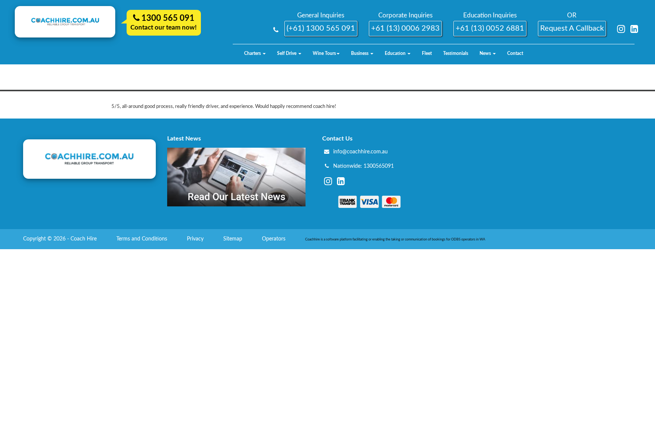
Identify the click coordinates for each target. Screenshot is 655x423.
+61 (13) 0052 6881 (490, 28)
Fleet (427, 53)
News (485, 53)
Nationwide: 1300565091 (363, 166)
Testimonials (455, 53)
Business (360, 53)
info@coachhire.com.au (360, 152)
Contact (515, 53)
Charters (253, 53)
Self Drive (287, 53)
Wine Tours (324, 53)
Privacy (196, 239)
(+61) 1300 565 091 (321, 28)
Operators (274, 239)
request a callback (572, 28)
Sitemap (233, 239)
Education (396, 53)
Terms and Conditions (142, 239)
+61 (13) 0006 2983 (405, 28)
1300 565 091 (166, 18)
